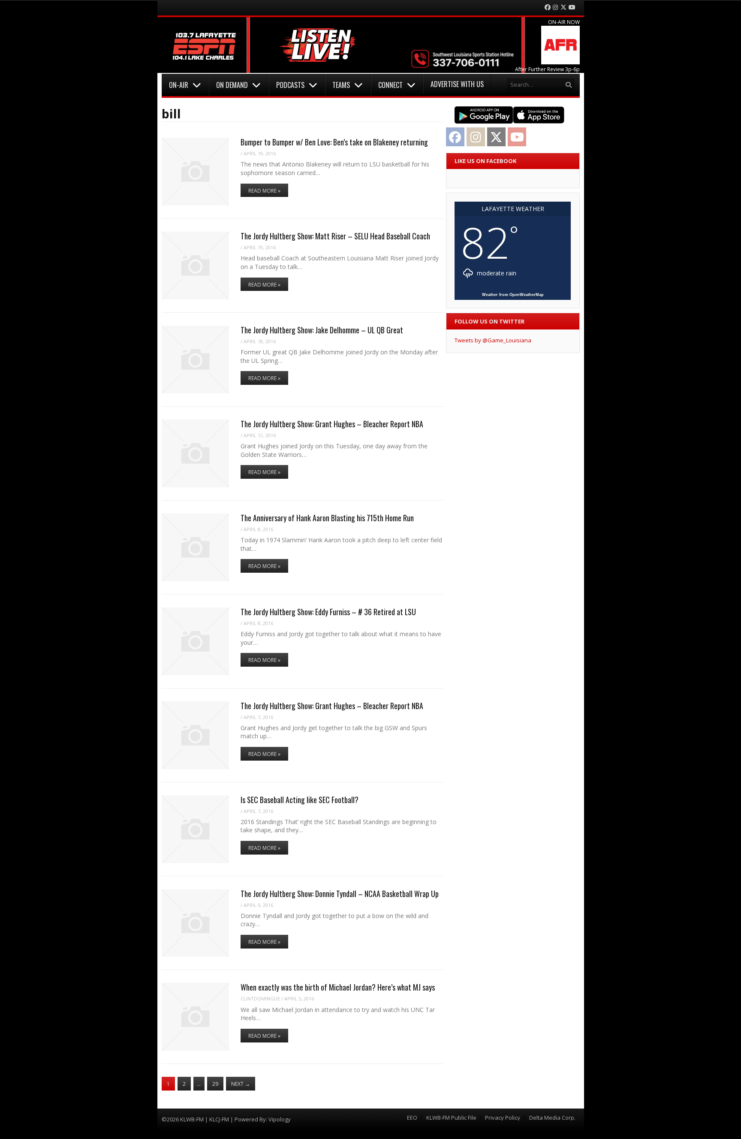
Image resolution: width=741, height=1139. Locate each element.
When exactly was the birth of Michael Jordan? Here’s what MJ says (338, 987)
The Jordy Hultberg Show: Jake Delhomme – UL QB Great (322, 329)
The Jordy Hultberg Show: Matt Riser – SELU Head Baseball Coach (335, 236)
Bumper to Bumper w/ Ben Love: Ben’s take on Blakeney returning (334, 142)
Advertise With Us (457, 84)
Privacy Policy (502, 1118)
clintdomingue (260, 998)
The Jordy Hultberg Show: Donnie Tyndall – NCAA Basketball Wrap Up (340, 893)
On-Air (178, 85)
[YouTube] (572, 7)
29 (215, 1084)
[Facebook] (548, 7)
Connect (390, 85)
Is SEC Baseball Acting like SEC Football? (299, 799)
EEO (412, 1118)
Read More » (264, 190)
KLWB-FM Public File (451, 1118)
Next (240, 1084)
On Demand (232, 85)
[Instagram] (555, 7)
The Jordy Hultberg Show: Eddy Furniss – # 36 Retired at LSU (328, 611)
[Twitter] (563, 7)
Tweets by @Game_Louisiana (493, 340)
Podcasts (290, 85)
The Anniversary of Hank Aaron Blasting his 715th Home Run (327, 517)
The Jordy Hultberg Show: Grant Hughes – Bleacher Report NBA (332, 423)
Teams (341, 85)
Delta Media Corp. (552, 1118)
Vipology (279, 1119)
